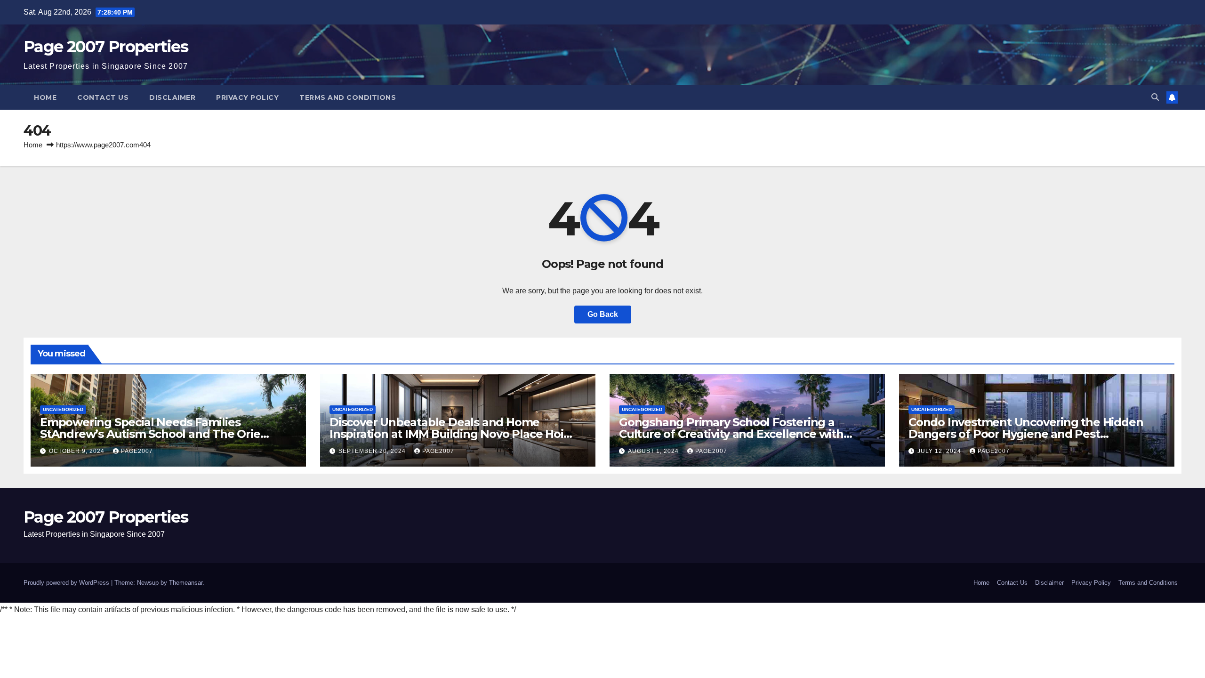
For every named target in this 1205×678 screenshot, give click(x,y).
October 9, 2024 (77, 451)
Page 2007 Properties (106, 46)
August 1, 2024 (654, 451)
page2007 (137, 451)
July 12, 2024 (940, 451)
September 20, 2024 (373, 451)
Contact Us (103, 97)
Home (45, 97)
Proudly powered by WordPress (67, 582)
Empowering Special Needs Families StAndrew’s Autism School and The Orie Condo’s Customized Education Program (152, 433)
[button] (1155, 97)
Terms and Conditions (347, 97)
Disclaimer (172, 97)
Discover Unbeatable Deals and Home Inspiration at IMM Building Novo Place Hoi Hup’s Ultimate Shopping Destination (446, 433)
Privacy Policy (247, 97)
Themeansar (185, 582)
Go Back (602, 314)
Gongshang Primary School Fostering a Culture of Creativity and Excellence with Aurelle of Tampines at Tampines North (731, 433)
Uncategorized (63, 409)
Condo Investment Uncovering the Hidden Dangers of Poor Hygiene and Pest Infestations (1025, 433)
